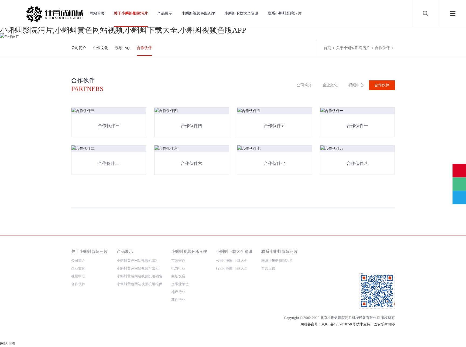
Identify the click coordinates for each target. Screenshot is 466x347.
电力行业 (178, 268)
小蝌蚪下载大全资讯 (241, 13)
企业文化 (100, 48)
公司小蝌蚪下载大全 (232, 260)
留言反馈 (268, 268)
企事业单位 (180, 284)
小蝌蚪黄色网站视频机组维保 (139, 284)
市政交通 (178, 260)
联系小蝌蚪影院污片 (284, 13)
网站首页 (97, 13)
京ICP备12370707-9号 (338, 324)
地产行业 (178, 292)
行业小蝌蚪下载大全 (232, 268)
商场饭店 (178, 276)
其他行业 (178, 300)
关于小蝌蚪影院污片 (131, 13)
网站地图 (7, 344)
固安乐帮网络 (384, 324)
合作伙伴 (144, 48)
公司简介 (78, 48)
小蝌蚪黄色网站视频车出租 (138, 268)
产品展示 (164, 13)
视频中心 (122, 48)
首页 (327, 48)
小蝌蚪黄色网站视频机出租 (138, 260)
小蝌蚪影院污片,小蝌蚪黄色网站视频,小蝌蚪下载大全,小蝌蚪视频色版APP (123, 30)
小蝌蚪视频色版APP (198, 13)
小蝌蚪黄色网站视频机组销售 (139, 276)
